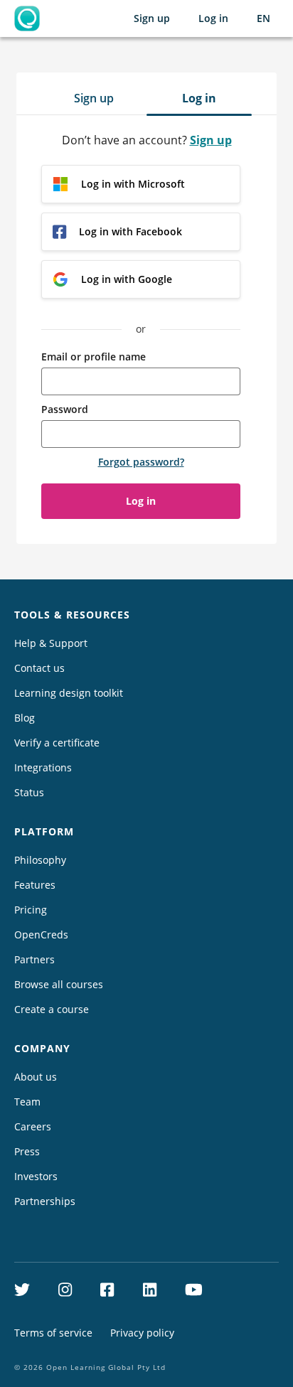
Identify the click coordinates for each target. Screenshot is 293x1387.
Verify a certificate (57, 742)
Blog (24, 717)
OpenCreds (41, 934)
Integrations (43, 767)
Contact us (39, 668)
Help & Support (50, 643)
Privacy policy (142, 1332)
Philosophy (40, 860)
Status (29, 792)
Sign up (152, 18)
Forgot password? (141, 461)
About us (35, 1076)
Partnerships (44, 1201)
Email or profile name (93, 356)
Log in (213, 18)
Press (27, 1151)
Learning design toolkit (68, 693)
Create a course (51, 1009)
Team (27, 1101)
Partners (34, 959)
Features (34, 884)
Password (64, 409)
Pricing (30, 909)
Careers (32, 1126)
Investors (36, 1176)
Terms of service (53, 1332)
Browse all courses (58, 984)
